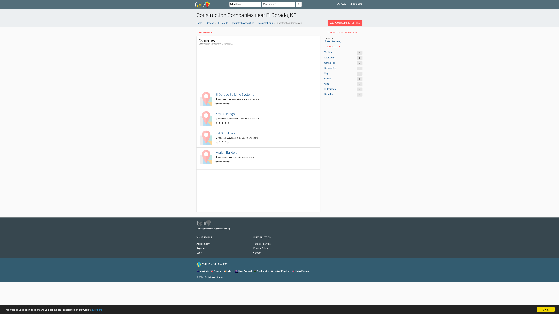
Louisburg (329, 57)
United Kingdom (281, 271)
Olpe (326, 83)
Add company (203, 243)
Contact (257, 252)
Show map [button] (204, 32)
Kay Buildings (225, 114)
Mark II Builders (226, 152)
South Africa (262, 271)
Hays (327, 73)
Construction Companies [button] (340, 32)
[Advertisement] (252, 68)
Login (199, 252)
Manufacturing (334, 41)
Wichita (328, 52)
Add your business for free (345, 23)
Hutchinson (330, 89)
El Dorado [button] (332, 47)
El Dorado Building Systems (235, 94)
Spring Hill (329, 62)
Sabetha (328, 94)
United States (301, 271)
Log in (342, 4)
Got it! (546, 309)
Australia (204, 271)
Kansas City (330, 68)
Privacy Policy (260, 248)
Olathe (327, 78)
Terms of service (262, 243)
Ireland (229, 271)
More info (97, 309)
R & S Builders (225, 133)
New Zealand (245, 271)
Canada (217, 271)
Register (357, 4)
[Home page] (202, 4)
